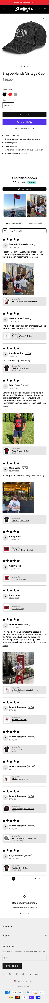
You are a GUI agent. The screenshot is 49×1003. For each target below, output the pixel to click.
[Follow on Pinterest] (17, 974)
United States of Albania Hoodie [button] (25, 690)
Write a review (24, 189)
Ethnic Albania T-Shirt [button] (20, 368)
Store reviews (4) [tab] (36, 223)
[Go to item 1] (15, 205)
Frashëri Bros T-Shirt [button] (20, 868)
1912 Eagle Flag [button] (18, 608)
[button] (18, 279)
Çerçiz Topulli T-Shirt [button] (20, 521)
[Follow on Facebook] (4, 974)
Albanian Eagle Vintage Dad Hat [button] (25, 838)
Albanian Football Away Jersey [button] (24, 301)
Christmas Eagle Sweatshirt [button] (23, 809)
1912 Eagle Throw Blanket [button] (22, 550)
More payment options (24, 128)
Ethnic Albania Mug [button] (20, 779)
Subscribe (12, 966)
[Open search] (5, 230)
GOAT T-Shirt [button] (17, 749)
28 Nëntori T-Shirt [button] (19, 720)
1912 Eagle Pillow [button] (19, 579)
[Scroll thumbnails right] (43, 206)
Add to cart (24, 115)
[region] (24, 902)
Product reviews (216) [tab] (14, 223)
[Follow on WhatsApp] (36, 974)
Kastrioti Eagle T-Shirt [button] (20, 451)
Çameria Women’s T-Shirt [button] (22, 336)
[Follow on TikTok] (23, 974)
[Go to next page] (40, 879)
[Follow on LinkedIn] (30, 974)
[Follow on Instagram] (10, 974)
